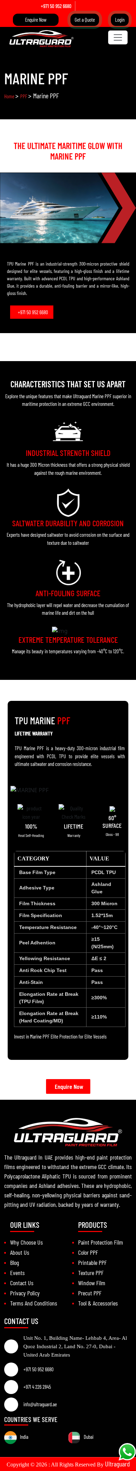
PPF (24, 96)
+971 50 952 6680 (56, 6)
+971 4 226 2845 (37, 1387)
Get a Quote (85, 19)
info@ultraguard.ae (40, 1404)
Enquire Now (35, 19)
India (22, 1437)
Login (119, 19)
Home (9, 96)
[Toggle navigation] (118, 37)
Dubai (87, 1437)
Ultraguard (117, 1463)
